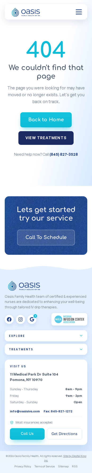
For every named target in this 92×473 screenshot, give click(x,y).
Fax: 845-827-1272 (58, 411)
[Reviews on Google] (31, 319)
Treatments (21, 349)
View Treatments (46, 137)
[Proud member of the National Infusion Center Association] (69, 319)
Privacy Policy (22, 466)
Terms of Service (44, 466)
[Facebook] (9, 319)
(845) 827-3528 (64, 154)
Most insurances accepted (34, 422)
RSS (75, 466)
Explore (17, 336)
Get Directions (64, 434)
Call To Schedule (46, 237)
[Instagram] (20, 319)
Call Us (27, 433)
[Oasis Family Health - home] (26, 12)
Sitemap (63, 466)
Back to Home (46, 119)
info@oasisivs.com (25, 411)
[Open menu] (78, 12)
